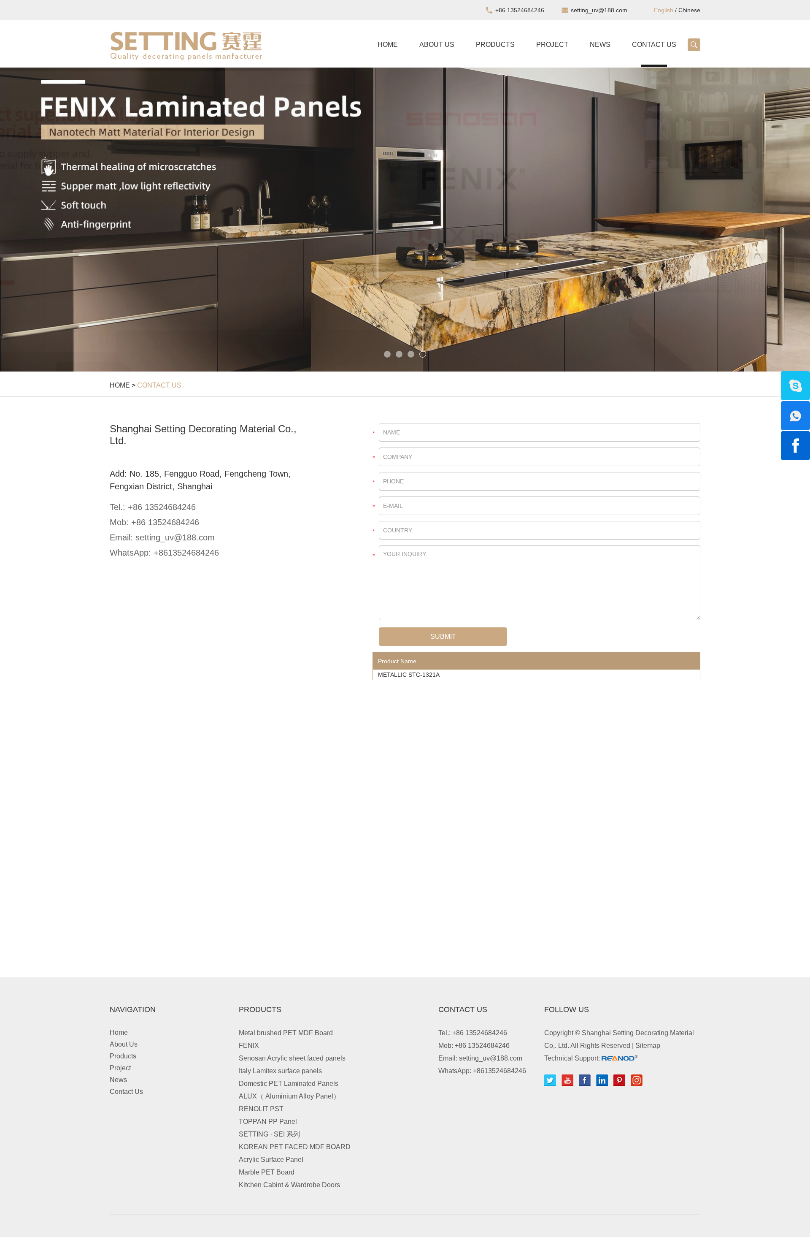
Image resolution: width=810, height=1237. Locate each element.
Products (495, 44)
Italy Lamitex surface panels (280, 1070)
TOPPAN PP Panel (268, 1121)
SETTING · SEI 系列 (269, 1134)
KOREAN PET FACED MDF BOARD (295, 1146)
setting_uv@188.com (599, 10)
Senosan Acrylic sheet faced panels (292, 1058)
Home (388, 44)
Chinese (689, 10)
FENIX (249, 1045)
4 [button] (422, 354)
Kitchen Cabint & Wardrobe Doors (289, 1184)
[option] (405, 220)
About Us (436, 44)
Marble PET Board (266, 1172)
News (600, 44)
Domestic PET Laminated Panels (288, 1083)
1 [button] (387, 354)
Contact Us (654, 44)
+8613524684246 (186, 552)
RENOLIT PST (261, 1108)
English (663, 10)
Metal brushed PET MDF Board (286, 1032)
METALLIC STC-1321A (409, 674)
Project (552, 44)
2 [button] (399, 354)
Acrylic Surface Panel (271, 1159)
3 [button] (411, 354)
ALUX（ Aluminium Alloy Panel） (289, 1096)
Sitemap (647, 1045)
